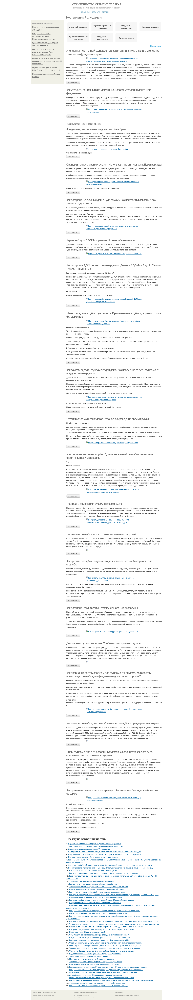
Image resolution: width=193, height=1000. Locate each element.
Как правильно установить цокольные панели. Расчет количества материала (43, 52)
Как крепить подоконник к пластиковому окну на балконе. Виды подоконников (101, 929)
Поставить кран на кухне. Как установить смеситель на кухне (93, 857)
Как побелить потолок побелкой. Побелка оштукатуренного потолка (97, 892)
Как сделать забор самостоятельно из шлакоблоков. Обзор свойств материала (101, 900)
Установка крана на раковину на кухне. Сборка (88, 956)
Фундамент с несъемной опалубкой (78, 37)
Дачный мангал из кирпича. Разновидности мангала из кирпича (95, 975)
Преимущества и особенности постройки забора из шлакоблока (95, 897)
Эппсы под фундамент (150, 27)
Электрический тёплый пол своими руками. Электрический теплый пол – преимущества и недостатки (110, 865)
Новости (96, 11)
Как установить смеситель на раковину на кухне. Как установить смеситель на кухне (104, 873)
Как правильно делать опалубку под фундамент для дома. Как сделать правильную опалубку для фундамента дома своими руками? (108, 674)
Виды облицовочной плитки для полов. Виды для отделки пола (95, 953)
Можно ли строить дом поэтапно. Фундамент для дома (91, 959)
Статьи (105, 11)
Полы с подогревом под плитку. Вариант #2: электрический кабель (96, 889)
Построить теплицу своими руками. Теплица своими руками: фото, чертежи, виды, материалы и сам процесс (114, 921)
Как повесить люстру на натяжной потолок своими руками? (93, 870)
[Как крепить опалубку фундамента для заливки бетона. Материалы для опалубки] (114, 579)
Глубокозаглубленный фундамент (102, 26)
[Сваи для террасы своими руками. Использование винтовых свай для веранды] (114, 183)
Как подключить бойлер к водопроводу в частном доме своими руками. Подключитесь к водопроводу (111, 980)
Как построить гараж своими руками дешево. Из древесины (102, 608)
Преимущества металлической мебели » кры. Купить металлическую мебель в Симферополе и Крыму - (111, 868)
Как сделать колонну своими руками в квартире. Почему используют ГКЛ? (100, 940)
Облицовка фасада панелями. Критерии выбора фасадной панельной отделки (101, 951)
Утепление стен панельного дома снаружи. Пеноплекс (91, 881)
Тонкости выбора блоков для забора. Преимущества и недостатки (95, 846)
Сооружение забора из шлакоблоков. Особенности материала (95, 902)
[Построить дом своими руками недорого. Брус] (114, 521)
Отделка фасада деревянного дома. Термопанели (89, 849)
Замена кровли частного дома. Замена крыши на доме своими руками (98, 886)
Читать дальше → (73, 82)
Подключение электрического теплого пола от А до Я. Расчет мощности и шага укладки (104, 854)
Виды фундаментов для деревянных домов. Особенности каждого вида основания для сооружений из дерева (109, 753)
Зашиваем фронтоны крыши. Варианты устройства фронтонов (95, 961)
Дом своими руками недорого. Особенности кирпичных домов (103, 643)
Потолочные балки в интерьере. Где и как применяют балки (94, 964)
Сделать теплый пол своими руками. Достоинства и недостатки (94, 843)
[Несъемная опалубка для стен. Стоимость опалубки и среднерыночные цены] (114, 740)
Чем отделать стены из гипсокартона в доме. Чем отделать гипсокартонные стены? (103, 972)
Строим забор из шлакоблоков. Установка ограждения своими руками (108, 419)
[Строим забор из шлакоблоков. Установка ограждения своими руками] (114, 442)
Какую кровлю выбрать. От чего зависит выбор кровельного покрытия (98, 913)
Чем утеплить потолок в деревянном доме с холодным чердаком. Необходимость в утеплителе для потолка (114, 924)
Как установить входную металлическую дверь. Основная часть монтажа (99, 937)
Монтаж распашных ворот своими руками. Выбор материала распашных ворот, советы (105, 945)
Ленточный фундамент (78, 27)
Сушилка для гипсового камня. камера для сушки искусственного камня (99, 934)
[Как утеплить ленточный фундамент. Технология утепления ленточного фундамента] (114, 110)
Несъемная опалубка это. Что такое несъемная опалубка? (101, 534)
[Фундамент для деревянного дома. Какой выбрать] (114, 149)
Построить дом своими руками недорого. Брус (94, 503)
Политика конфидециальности (82, 995)
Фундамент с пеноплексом (102, 37)
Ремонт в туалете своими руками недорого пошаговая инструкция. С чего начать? (47, 61)
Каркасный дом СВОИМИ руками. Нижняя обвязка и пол (100, 240)
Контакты (76, 992)
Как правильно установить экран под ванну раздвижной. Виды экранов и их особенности (106, 969)
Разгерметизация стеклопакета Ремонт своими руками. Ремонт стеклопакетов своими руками (108, 967)
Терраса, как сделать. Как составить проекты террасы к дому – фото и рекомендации (104, 948)
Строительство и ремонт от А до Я (96, 4)
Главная (85, 11)
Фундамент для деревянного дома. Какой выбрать (96, 129)
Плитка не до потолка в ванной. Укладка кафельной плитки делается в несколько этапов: (106, 926)
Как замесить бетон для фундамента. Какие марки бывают (93, 884)
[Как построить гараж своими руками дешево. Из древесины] (114, 631)
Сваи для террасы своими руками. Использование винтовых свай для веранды (114, 164)
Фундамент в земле (126, 38)
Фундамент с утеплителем (126, 26)
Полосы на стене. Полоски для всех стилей (87, 932)
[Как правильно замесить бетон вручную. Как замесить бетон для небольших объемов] (114, 799)
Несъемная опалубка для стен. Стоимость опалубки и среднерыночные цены (112, 723)
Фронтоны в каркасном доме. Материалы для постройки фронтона (97, 983)
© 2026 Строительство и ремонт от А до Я (44, 992)
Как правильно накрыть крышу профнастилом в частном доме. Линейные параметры (104, 910)
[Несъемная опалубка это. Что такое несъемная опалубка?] (114, 550)
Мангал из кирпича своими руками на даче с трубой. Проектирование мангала (101, 977)
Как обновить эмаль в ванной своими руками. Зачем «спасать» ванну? (98, 985)
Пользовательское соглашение (88, 992)
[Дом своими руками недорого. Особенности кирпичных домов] (114, 661)
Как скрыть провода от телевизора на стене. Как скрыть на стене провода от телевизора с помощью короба (113, 894)
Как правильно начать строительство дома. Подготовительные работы (43, 36)
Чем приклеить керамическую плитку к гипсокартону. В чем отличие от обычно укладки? (104, 851)
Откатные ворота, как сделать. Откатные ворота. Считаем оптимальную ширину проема (105, 943)
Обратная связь (119, 992)
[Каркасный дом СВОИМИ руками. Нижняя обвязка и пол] (114, 253)
